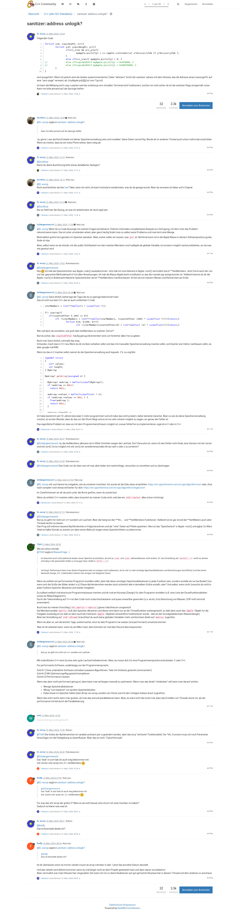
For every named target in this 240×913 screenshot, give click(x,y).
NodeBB (122, 908)
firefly (39, 778)
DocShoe (41, 118)
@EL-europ (42, 122)
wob (39, 715)
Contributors (133, 908)
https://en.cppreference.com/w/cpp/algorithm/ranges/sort (114, 487)
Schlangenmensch (45, 224)
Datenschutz (115, 905)
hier (67, 187)
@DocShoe (70, 157)
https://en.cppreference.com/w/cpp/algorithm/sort (174, 484)
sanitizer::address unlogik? (71, 122)
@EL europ (73, 118)
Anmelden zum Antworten (196, 105)
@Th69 (40, 552)
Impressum (130, 905)
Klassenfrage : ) (62, 552)
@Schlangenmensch (73, 263)
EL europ (41, 34)
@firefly (69, 821)
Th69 (39, 544)
